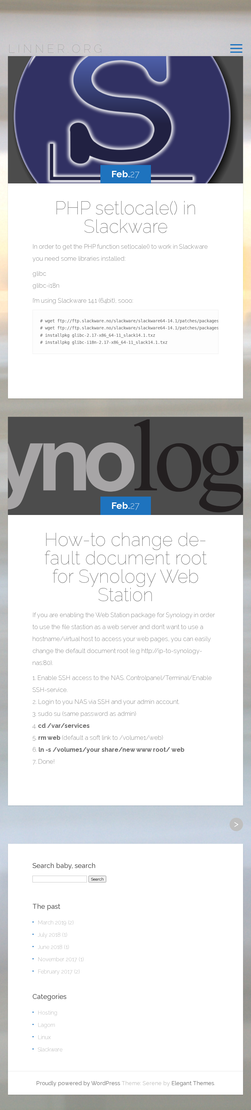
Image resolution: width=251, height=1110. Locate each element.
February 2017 (55, 971)
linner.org (56, 49)
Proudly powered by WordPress (78, 1083)
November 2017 (57, 959)
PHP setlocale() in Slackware (126, 217)
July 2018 (49, 934)
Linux (44, 1037)
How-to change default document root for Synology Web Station (125, 567)
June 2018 (50, 947)
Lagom (46, 1025)
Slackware (50, 1049)
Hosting (47, 1012)
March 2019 (52, 922)
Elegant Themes (192, 1083)
